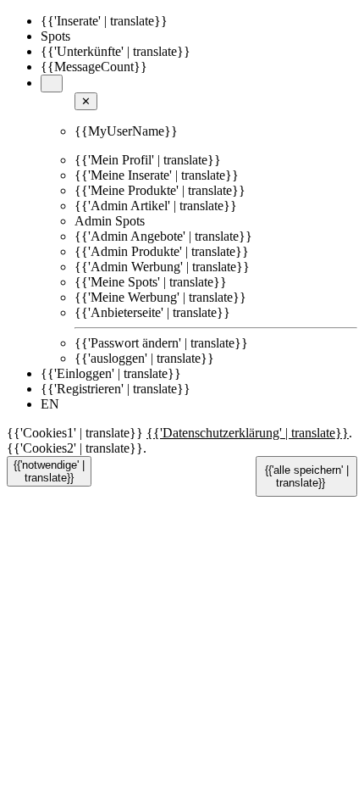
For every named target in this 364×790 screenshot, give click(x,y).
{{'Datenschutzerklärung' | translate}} (247, 433)
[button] (52, 83)
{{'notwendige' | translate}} (49, 471)
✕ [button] (86, 101)
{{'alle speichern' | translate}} (307, 476)
